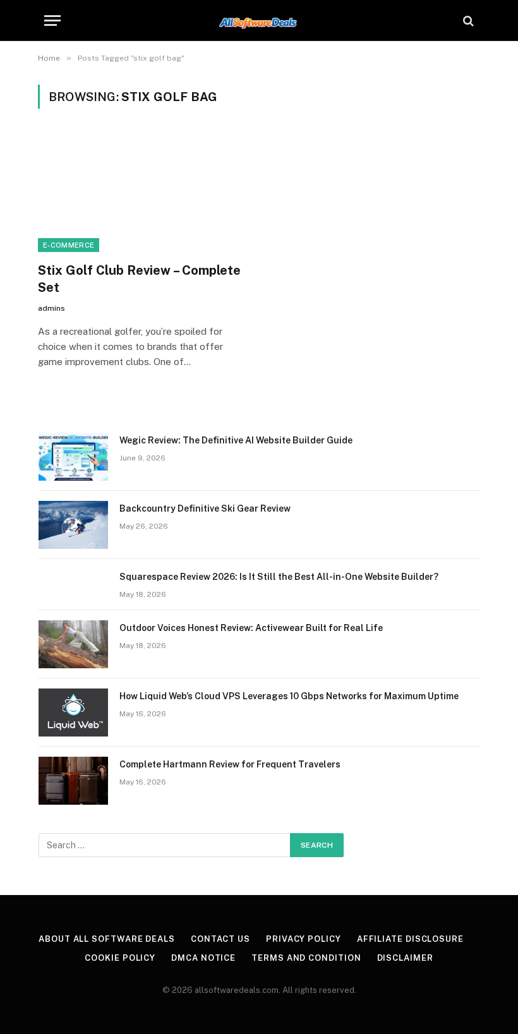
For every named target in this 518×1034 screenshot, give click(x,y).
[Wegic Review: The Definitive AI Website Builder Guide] (73, 457)
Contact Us (220, 939)
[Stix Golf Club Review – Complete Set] (143, 193)
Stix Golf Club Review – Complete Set (139, 279)
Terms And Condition (306, 958)
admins (51, 308)
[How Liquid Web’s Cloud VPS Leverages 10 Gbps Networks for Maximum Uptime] (73, 712)
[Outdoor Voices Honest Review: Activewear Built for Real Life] (73, 644)
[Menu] (52, 20)
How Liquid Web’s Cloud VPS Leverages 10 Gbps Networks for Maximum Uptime (289, 696)
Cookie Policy (120, 958)
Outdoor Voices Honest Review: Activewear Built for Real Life (251, 628)
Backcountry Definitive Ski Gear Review (205, 508)
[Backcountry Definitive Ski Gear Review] (73, 525)
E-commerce (68, 245)
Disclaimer (405, 958)
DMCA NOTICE (203, 958)
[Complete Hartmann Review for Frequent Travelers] (73, 781)
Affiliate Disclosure (410, 939)
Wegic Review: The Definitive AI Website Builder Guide (235, 440)
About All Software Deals (107, 939)
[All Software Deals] (259, 20)
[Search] (467, 20)
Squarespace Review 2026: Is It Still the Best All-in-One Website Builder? (278, 577)
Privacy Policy (303, 939)
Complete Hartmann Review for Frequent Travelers (229, 764)
